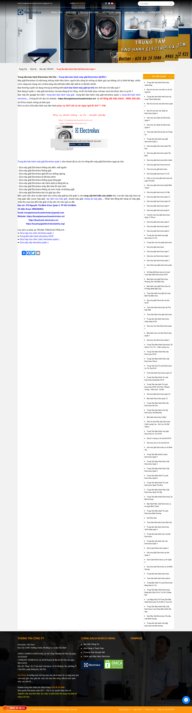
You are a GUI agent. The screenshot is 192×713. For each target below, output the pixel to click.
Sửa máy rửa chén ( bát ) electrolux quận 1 (39, 239)
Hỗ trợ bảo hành (111, 12)
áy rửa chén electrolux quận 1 (40, 233)
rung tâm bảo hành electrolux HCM (37, 236)
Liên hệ (168, 12)
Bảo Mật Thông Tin (91, 644)
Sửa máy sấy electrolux (31, 242)
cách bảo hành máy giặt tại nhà (78, 88)
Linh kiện (129, 12)
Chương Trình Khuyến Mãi (94, 652)
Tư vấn (141, 12)
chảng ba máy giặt (92, 199)
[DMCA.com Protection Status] (114, 668)
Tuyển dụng (155, 12)
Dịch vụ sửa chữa (89, 12)
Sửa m (23, 233)
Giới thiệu (71, 12)
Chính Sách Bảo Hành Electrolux (97, 656)
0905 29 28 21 (17, 708)
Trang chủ (56, 12)
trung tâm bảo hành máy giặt (60, 95)
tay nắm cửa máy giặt (57, 199)
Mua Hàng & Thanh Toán (94, 648)
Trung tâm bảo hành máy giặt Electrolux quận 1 (39, 161)
